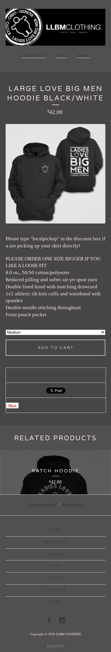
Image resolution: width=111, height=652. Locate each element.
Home (55, 530)
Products (33, 56)
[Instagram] (62, 620)
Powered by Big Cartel (55, 645)
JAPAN (56, 578)
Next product (72, 504)
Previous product (42, 504)
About (55, 554)
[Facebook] (49, 620)
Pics (56, 566)
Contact (55, 590)
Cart (61, 56)
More (83, 56)
